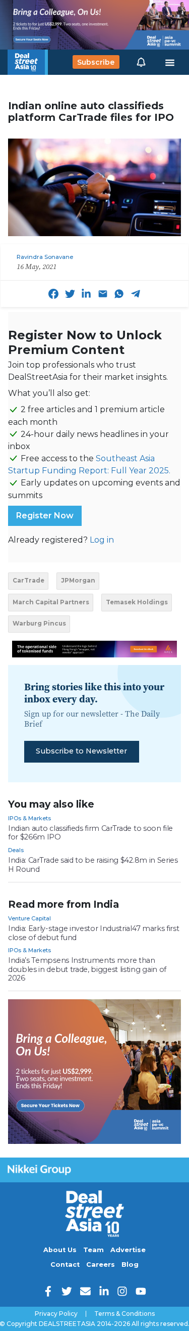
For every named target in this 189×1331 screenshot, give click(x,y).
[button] (141, 62)
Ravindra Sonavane (45, 256)
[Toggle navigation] (170, 62)
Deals (16, 850)
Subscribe (95, 62)
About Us (60, 1250)
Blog (130, 1264)
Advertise (128, 1250)
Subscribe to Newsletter (81, 751)
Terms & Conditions (124, 1314)
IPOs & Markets (29, 818)
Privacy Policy (56, 1314)
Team (93, 1250)
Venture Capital (29, 918)
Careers (100, 1264)
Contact (65, 1264)
